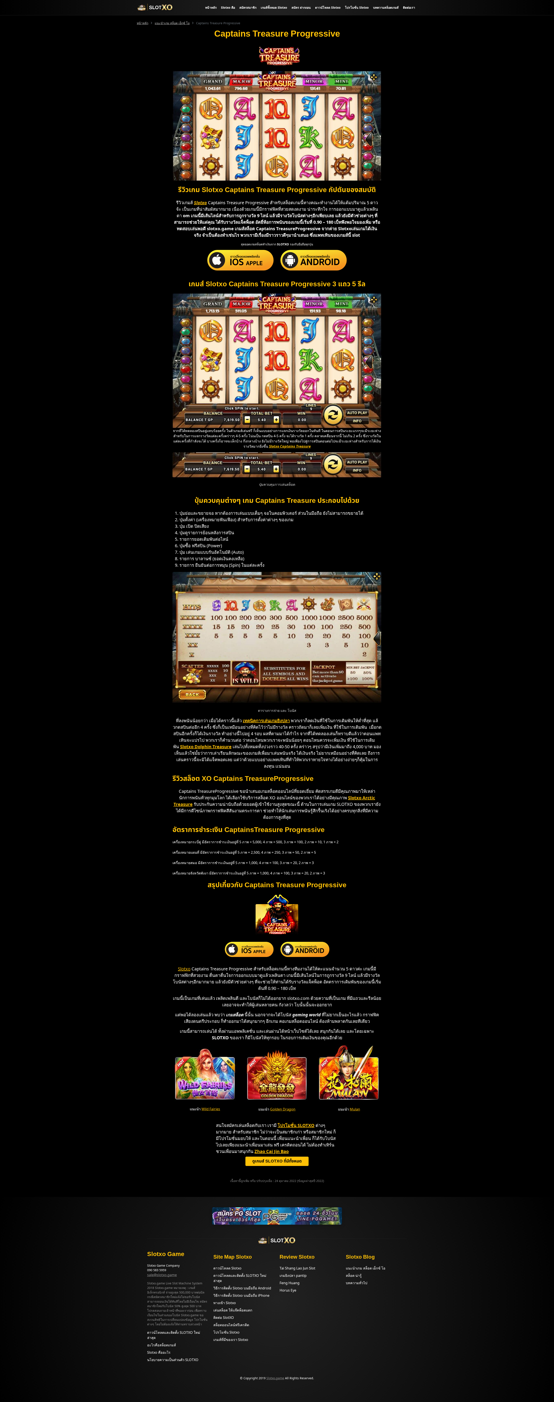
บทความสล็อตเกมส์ (386, 7)
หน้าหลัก (211, 7)
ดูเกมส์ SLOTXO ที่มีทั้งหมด (277, 1161)
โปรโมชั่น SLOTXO (296, 1125)
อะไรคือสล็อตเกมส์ (161, 1345)
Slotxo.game (275, 1378)
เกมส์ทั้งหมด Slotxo (274, 7)
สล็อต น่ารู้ (354, 1275)
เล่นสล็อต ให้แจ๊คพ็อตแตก (232, 1310)
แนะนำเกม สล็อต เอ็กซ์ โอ (172, 23)
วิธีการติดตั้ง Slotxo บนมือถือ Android (242, 1288)
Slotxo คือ (228, 7)
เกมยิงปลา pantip (293, 1275)
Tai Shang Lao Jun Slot (297, 1268)
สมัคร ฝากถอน (301, 7)
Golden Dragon (282, 1109)
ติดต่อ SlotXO (223, 1317)
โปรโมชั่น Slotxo (357, 7)
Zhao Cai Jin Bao (271, 1151)
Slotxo (184, 969)
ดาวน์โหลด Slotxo (328, 7)
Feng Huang (290, 1283)
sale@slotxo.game (162, 1274)
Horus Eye (288, 1290)
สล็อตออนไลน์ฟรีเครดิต (231, 1325)
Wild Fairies (210, 1109)
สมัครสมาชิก (247, 7)
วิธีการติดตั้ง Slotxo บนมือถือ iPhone (241, 1295)
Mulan (355, 1109)
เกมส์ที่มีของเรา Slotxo (230, 1339)
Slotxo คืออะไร (159, 1352)
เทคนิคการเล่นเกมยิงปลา (266, 721)
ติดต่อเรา (409, 7)
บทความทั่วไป (356, 1283)
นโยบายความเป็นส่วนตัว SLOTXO (172, 1359)
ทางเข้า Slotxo (224, 1302)
